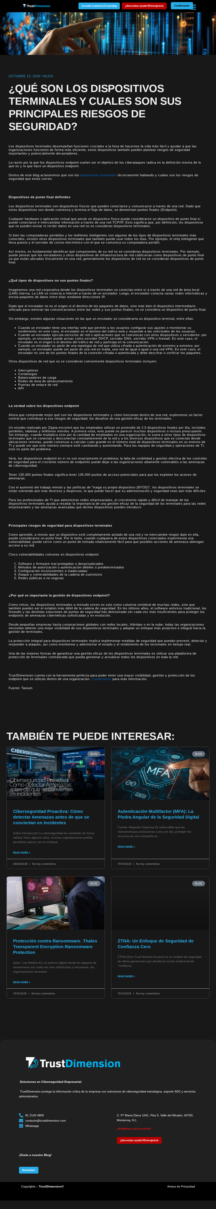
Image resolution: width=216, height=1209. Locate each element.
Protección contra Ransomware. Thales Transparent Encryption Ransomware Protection (55, 946)
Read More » (21, 852)
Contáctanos (101, 679)
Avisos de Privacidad (181, 1186)
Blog (48, 76)
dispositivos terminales (98, 175)
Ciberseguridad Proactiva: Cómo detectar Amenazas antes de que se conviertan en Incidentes (51, 817)
